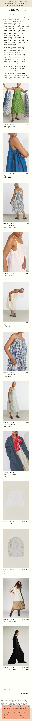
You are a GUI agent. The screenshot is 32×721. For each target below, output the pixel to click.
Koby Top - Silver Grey (10, 572)
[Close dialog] (28, 706)
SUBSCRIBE (24, 693)
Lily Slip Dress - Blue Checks (10, 425)
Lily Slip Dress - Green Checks (10, 127)
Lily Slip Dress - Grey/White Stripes (10, 226)
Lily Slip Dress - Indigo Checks (10, 375)
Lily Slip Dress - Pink (10, 276)
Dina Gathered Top (10, 621)
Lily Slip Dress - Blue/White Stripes (10, 325)
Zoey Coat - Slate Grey (10, 475)
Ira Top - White (9, 523)
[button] (3, 10)
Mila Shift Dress (9, 669)
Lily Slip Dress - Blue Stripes (10, 176)
